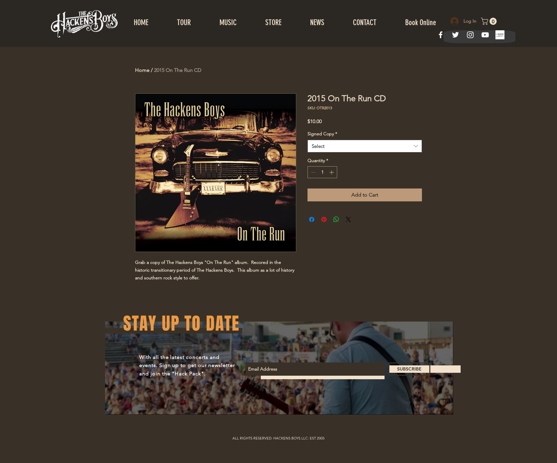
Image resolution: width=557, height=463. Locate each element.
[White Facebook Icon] (440, 34)
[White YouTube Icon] (485, 34)
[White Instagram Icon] (470, 34)
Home (142, 70)
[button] (489, 21)
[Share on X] (348, 219)
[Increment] (332, 172)
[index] (499, 34)
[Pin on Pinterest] (324, 219)
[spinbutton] (322, 172)
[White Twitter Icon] (455, 34)
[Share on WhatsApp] (336, 219)
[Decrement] (312, 172)
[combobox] (365, 146)
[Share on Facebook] (312, 219)
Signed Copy (322, 134)
